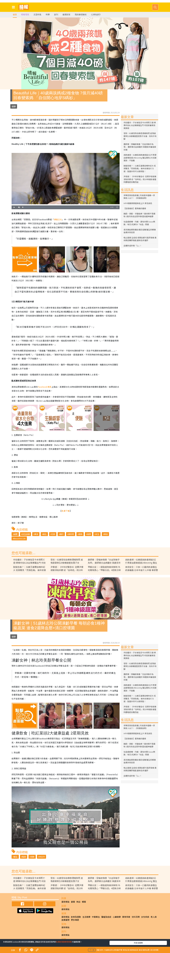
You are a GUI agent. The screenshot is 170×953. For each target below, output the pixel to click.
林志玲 (42, 856)
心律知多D (96, 14)
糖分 (62, 534)
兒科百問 (136, 916)
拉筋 (53, 534)
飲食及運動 (76, 916)
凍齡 (32, 856)
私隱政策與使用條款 (64, 942)
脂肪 (24, 856)
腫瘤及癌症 (106, 916)
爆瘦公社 (58, 219)
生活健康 (86, 916)
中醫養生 (96, 916)
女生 (97, 534)
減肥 (16, 534)
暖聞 (84, 901)
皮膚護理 (65, 919)
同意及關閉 (138, 943)
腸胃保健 (126, 916)
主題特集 (37, 14)
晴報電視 (25, 14)
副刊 (56, 14)
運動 (80, 534)
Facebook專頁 (45, 386)
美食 (36, 534)
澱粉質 (71, 534)
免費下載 (65, 510)
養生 (45, 534)
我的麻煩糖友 (81, 14)
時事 (48, 14)
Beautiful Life (20, 538)
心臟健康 (117, 916)
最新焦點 (65, 901)
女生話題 (26, 534)
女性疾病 (145, 916)
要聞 (73, 901)
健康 (15, 14)
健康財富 (66, 14)
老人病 (154, 916)
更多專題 (75, 919)
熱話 (78, 901)
